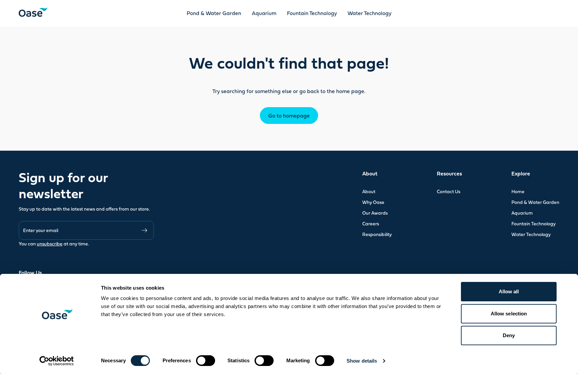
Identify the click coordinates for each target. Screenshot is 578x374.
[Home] (33, 12)
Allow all (509, 291)
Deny (509, 335)
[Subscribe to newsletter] (144, 230)
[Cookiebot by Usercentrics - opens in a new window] (56, 361)
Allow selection (509, 313)
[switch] (205, 360)
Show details (362, 361)
